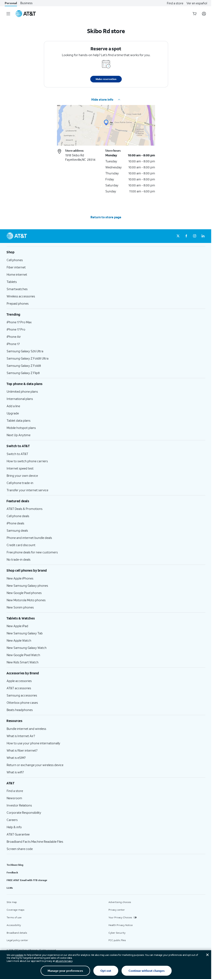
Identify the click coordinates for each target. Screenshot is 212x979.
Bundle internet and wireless (26, 729)
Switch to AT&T (17, 454)
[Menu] (8, 14)
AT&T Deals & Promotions (24, 509)
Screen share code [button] (20, 849)
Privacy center (116, 909)
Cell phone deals (18, 516)
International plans (20, 399)
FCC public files (117, 940)
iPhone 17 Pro (16, 329)
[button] (105, 99)
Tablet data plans (18, 420)
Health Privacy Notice (120, 925)
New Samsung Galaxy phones (27, 585)
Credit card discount (21, 545)
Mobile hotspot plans (21, 428)
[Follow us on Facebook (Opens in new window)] (186, 236)
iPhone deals (15, 523)
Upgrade (13, 413)
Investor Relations (19, 805)
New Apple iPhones (20, 578)
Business (26, 3)
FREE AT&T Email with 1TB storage (27, 880)
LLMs (10, 887)
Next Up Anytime (18, 435)
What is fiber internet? (22, 750)
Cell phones (15, 260)
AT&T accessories (19, 688)
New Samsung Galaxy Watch (27, 648)
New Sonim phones (20, 607)
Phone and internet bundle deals (29, 538)
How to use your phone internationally (33, 743)
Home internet (17, 274)
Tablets (12, 282)
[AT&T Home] (25, 14)
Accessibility (14, 925)
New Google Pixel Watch (23, 655)
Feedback (12, 872)
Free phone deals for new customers (32, 552)
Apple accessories (19, 681)
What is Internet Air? (21, 736)
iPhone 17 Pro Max (19, 322)
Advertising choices (119, 902)
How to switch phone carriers (27, 461)
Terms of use (14, 917)
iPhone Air (14, 336)
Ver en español (197, 3)
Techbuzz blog (15, 864)
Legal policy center (17, 940)
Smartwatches (17, 289)
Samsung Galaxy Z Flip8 (23, 373)
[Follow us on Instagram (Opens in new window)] (194, 236)
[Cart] (194, 13)
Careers (12, 820)
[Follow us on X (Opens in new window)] (178, 236)
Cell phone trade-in (20, 483)
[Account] (204, 13)
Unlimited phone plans (22, 391)
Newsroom (14, 798)
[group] (106, 252)
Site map (12, 902)
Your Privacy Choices (120, 917)
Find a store (175, 3)
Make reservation (106, 79)
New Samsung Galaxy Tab (25, 633)
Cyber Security (116, 932)
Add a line (13, 406)
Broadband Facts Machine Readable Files (35, 841)
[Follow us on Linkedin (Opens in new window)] (202, 236)
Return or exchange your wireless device (35, 765)
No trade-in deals (18, 559)
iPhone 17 (13, 344)
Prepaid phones (18, 303)
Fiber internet (16, 267)
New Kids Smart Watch (23, 662)
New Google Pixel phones (24, 593)
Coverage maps (15, 909)
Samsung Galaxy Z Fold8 (24, 365)
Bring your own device (22, 475)
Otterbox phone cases (22, 702)
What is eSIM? (16, 758)
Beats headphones (20, 710)
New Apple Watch (19, 640)
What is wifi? (15, 772)
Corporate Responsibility (24, 812)
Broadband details (17, 932)
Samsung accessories (22, 695)
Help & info (14, 827)
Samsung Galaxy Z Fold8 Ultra (27, 358)
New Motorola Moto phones (26, 600)
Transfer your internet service (27, 490)
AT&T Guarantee (18, 834)
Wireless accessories (21, 296)
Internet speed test (20, 468)
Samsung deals (17, 530)
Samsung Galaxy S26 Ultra (25, 351)
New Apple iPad (17, 626)
